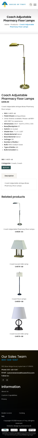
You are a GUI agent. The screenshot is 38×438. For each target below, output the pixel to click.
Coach (13, 163)
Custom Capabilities (9, 395)
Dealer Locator (7, 413)
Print (7, 167)
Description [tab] (9, 176)
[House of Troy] (14, 4)
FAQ (3, 416)
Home (6, 24)
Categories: (6, 163)
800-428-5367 (10, 359)
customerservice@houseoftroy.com (20, 373)
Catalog (22, 413)
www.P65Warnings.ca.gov (26, 435)
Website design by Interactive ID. (19, 426)
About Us (5, 391)
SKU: (3, 159)
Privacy (4, 399)
